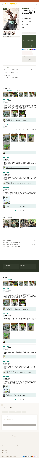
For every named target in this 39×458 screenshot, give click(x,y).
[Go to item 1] (5, 94)
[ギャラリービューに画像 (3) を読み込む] (13, 33)
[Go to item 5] (26, 94)
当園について (16, 441)
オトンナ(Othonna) (25, 18)
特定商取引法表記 (4, 450)
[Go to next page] (25, 210)
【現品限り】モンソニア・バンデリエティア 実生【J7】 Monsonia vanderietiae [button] (19, 183)
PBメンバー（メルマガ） (30, 441)
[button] (2, 4)
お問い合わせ (3, 445)
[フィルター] (15, 90)
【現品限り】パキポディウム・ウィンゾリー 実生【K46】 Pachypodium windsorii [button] (17, 168)
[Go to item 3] (15, 94)
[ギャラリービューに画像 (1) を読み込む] (5, 33)
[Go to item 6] (31, 94)
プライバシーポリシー (5, 452)
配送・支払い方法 (4, 441)
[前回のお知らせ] (2, 1)
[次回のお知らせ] (37, 1)
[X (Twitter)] (15, 436)
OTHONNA (34, 8)
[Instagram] (13, 436)
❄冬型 (24, 8)
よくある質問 (3, 443)
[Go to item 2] (10, 94)
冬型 (30, 18)
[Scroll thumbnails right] (35, 94)
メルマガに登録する (20, 425)
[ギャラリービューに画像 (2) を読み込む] (9, 33)
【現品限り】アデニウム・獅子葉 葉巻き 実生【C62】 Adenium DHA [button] (17, 120)
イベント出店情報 (16, 445)
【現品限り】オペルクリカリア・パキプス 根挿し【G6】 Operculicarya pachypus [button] (17, 206)
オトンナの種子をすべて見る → (19, 255)
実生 (27, 8)
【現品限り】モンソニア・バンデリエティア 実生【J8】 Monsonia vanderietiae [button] (19, 152)
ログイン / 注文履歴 (29, 443)
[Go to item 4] (21, 94)
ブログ (15, 443)
